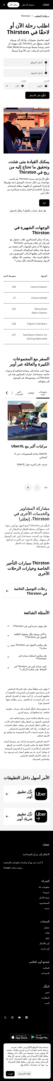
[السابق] (37, 487)
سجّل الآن (13, 4)
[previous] (12, 393)
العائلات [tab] (31, 393)
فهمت (10, 1073)
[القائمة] (4, 4)
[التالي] (28, 487)
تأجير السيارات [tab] (19, 393)
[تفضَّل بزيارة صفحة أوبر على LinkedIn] (26, 1017)
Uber (46, 5)
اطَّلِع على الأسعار (37, 95)
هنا (22, 1064)
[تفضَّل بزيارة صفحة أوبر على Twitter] (5, 1017)
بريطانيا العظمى (41, 15)
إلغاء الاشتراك (24, 1073)
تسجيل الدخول (28, 4)
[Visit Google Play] (39, 1037)
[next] (7, 393)
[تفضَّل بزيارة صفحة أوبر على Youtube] (19, 1017)
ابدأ (44, 203)
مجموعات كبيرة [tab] (43, 393)
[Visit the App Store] (19, 1037)
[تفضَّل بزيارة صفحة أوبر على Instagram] (12, 1017)
